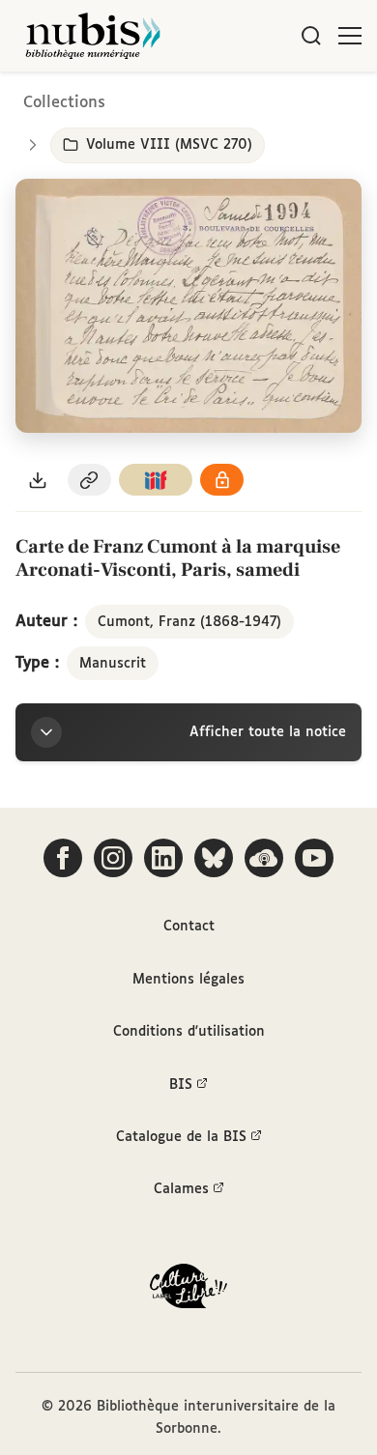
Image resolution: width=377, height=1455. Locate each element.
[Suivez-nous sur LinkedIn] (163, 858)
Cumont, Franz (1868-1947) (189, 622)
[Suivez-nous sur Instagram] (113, 858)
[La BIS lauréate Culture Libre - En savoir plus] (188, 1290)
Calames (181, 1189)
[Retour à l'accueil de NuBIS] (92, 36)
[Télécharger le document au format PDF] (37, 480)
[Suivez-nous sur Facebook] (63, 858)
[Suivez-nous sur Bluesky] (213, 858)
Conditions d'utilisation (189, 1032)
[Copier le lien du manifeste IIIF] (155, 480)
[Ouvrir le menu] (350, 35)
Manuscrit (112, 663)
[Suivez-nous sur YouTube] (314, 858)
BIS (180, 1085)
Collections (64, 103)
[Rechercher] (311, 35)
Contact (189, 926)
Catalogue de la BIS (181, 1137)
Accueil (280, 99)
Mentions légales (188, 979)
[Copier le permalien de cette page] (90, 480)
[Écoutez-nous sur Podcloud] (264, 858)
